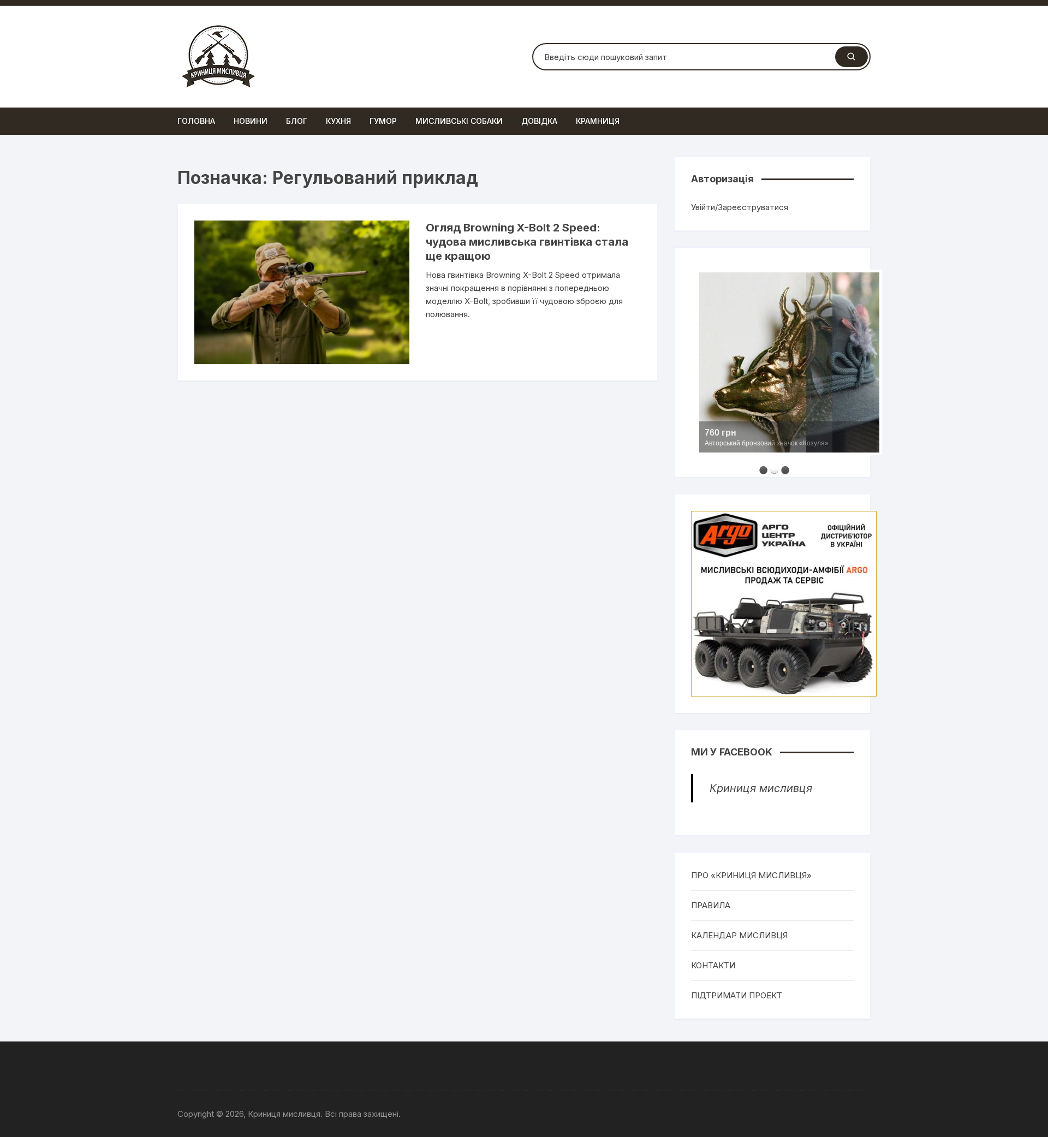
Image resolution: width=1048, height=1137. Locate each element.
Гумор (383, 121)
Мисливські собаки (459, 121)
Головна (196, 121)
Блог (296, 121)
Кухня (338, 121)
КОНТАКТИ (713, 965)
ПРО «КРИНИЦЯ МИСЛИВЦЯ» (751, 875)
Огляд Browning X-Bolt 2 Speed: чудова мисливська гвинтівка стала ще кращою (527, 242)
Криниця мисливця (761, 788)
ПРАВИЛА (710, 905)
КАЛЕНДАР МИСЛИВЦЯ (739, 935)
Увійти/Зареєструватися (739, 207)
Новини (250, 121)
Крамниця (598, 121)
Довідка (539, 121)
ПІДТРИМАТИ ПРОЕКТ (736, 995)
